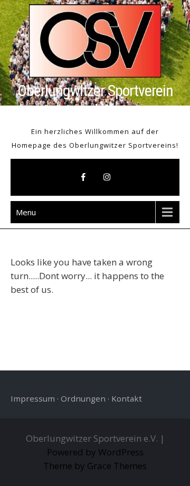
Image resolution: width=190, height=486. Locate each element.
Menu (26, 212)
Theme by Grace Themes (95, 466)
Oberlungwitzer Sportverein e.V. (95, 100)
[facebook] (83, 177)
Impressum (33, 398)
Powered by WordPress (95, 452)
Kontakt (126, 398)
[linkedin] (106, 177)
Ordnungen (83, 398)
